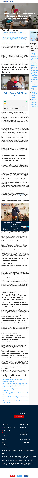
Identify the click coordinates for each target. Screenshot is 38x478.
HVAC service (11, 147)
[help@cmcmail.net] (2, 430)
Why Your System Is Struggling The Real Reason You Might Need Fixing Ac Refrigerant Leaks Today (16, 385)
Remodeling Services (23, 434)
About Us (3, 442)
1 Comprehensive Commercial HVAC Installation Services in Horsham (13, 32)
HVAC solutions (21, 194)
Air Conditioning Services (24, 432)
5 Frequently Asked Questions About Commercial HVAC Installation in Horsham (15, 37)
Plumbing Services (23, 427)
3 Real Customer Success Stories (8, 34)
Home (19, 11)
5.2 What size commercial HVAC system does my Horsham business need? (14, 39)
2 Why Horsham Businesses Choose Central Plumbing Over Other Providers (14, 33)
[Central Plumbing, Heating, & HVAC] (2, 427)
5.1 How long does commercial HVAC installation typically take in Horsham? (14, 38)
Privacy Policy (4, 444)
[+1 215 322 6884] (2, 428)
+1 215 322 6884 (26, 442)
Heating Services (22, 429)
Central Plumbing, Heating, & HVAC (10, 427)
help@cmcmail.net (7, 430)
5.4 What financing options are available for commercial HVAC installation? (14, 43)
